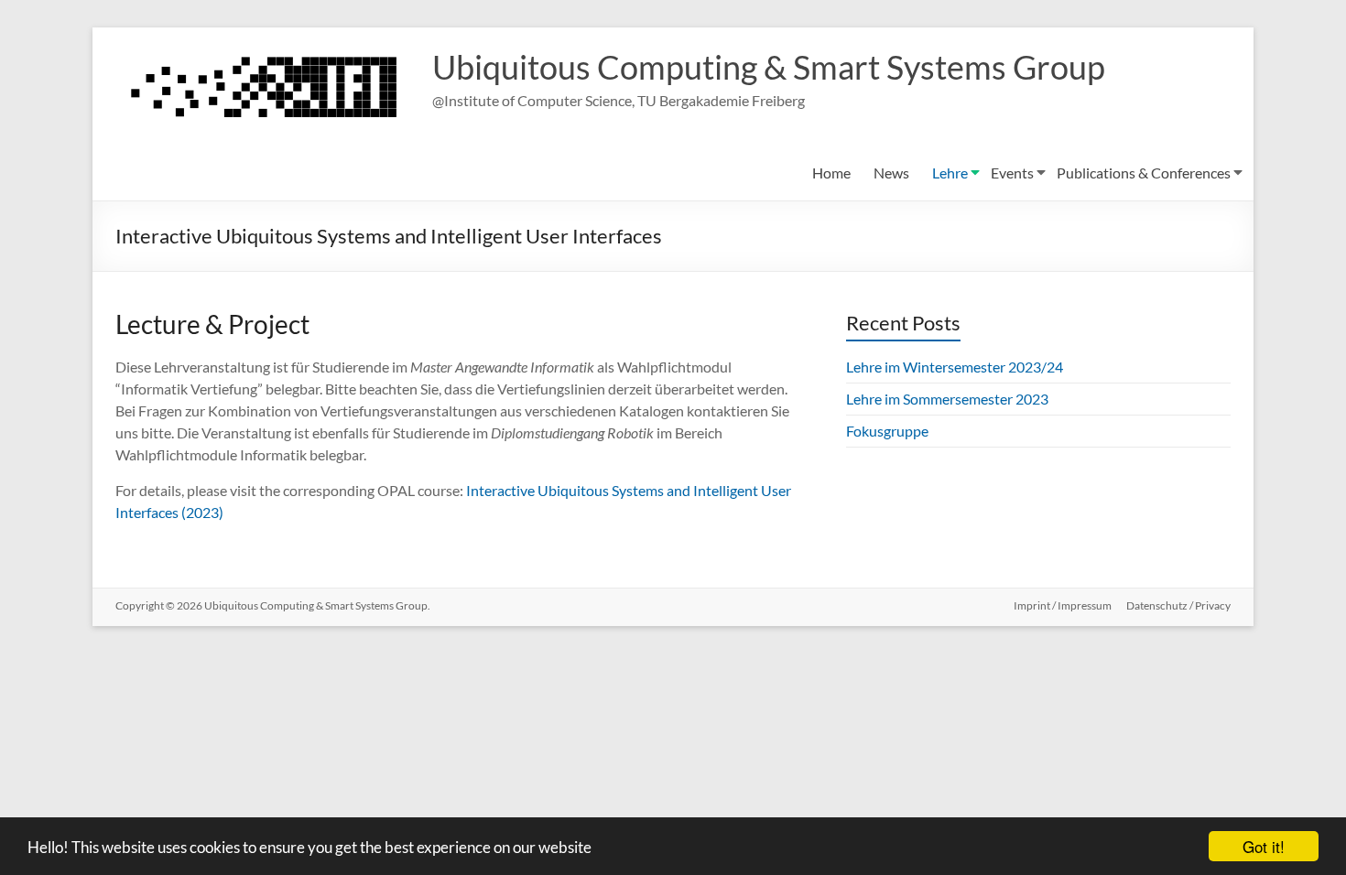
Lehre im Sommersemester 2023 (947, 398)
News (891, 172)
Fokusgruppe (887, 430)
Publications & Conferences (1144, 172)
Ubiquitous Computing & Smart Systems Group (768, 67)
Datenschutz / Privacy (1178, 605)
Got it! (1264, 846)
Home (831, 172)
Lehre (950, 172)
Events (1012, 172)
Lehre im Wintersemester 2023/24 (954, 366)
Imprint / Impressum (1063, 605)
